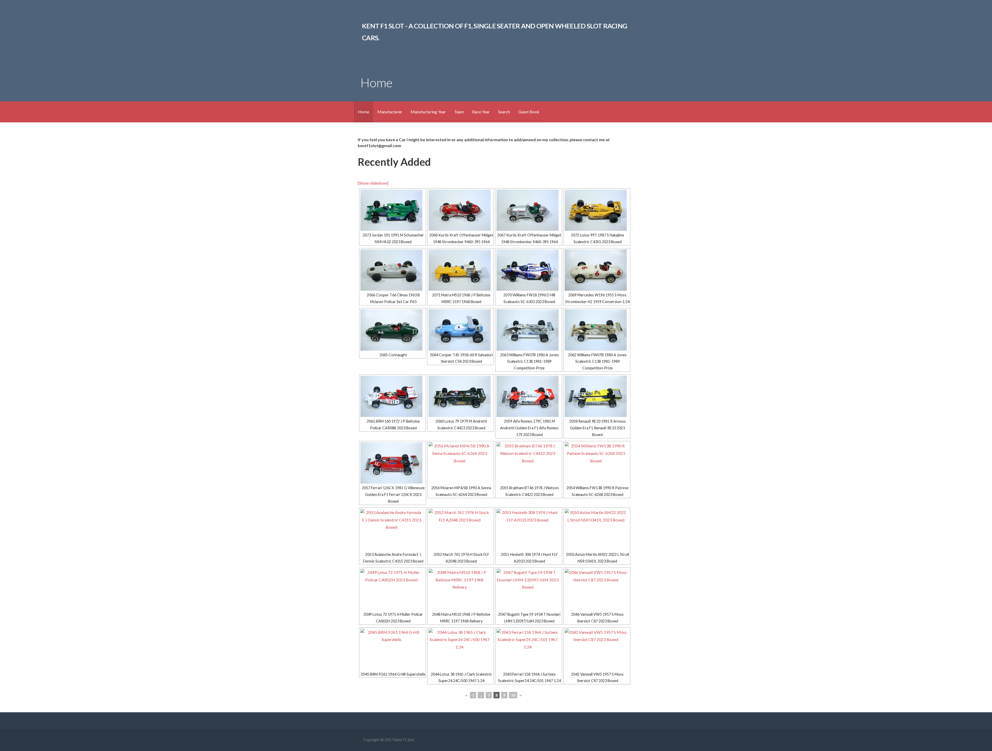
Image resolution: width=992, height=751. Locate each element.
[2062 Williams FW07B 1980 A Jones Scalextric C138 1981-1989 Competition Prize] (597, 330)
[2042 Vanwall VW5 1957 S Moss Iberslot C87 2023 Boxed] (597, 649)
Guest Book (528, 111)
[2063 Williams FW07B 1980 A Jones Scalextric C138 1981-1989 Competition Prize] (529, 330)
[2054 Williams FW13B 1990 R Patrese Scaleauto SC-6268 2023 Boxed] (597, 463)
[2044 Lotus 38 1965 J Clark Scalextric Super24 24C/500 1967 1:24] (461, 649)
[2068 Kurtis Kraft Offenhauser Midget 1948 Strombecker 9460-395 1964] (461, 210)
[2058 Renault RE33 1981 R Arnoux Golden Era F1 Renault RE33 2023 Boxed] (597, 396)
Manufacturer (389, 111)
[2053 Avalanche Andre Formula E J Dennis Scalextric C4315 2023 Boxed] (392, 529)
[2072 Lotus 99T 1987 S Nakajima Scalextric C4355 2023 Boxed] (597, 210)
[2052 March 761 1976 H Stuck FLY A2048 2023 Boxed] (461, 529)
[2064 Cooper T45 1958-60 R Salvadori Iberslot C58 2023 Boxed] (461, 330)
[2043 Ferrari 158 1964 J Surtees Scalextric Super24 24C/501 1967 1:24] (529, 649)
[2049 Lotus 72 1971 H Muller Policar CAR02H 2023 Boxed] (392, 589)
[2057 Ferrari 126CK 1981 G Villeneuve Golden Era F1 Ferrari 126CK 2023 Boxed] (392, 463)
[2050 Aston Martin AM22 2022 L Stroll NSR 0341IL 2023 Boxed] (597, 529)
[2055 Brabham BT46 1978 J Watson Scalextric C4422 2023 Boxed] (529, 463)
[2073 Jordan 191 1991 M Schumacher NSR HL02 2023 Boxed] (392, 210)
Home (363, 111)
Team (459, 111)
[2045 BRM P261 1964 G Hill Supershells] (392, 649)
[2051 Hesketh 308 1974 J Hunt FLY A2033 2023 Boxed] (529, 529)
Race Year (481, 111)
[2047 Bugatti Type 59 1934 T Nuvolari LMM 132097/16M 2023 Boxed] (529, 589)
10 (513, 695)
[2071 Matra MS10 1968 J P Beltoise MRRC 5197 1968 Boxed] (461, 270)
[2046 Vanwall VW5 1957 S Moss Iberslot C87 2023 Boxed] (597, 589)
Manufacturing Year (428, 111)
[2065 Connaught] (392, 330)
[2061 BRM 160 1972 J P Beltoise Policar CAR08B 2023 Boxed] (392, 396)
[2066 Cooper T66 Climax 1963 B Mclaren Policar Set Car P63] (392, 270)
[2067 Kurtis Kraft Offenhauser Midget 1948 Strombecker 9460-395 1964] (529, 210)
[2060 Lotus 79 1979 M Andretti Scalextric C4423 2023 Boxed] (461, 396)
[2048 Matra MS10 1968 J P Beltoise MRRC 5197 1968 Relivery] (461, 589)
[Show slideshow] (373, 182)
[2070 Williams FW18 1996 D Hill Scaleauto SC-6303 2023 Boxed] (529, 270)
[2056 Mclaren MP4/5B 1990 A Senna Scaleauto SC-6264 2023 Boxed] (461, 463)
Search (504, 111)
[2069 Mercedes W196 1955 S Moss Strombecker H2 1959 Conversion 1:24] (597, 270)
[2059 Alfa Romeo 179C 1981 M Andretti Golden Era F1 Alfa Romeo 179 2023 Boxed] (529, 396)
